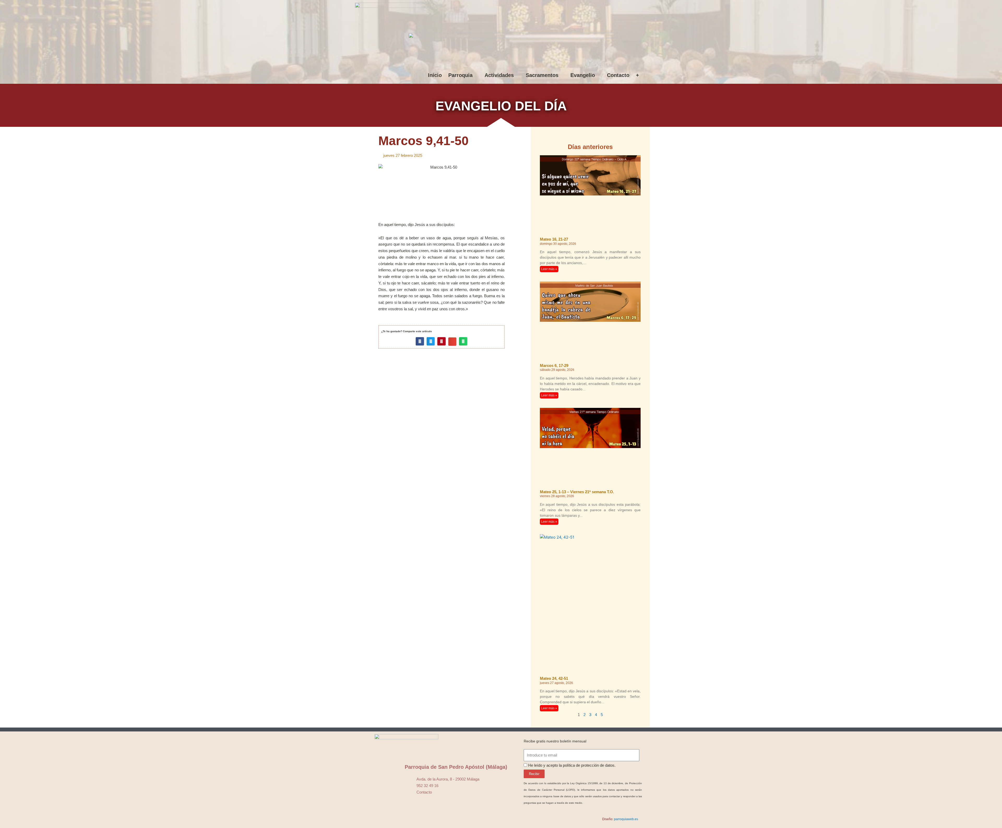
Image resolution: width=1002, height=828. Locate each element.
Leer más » (549, 269)
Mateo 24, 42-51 (554, 678)
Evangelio (582, 75)
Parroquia (460, 75)
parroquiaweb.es (626, 819)
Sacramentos (542, 75)
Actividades (499, 75)
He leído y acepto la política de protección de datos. (572, 765)
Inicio (435, 75)
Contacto (618, 75)
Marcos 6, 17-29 (554, 365)
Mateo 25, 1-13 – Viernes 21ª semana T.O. (577, 492)
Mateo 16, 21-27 (554, 239)
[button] (420, 341)
